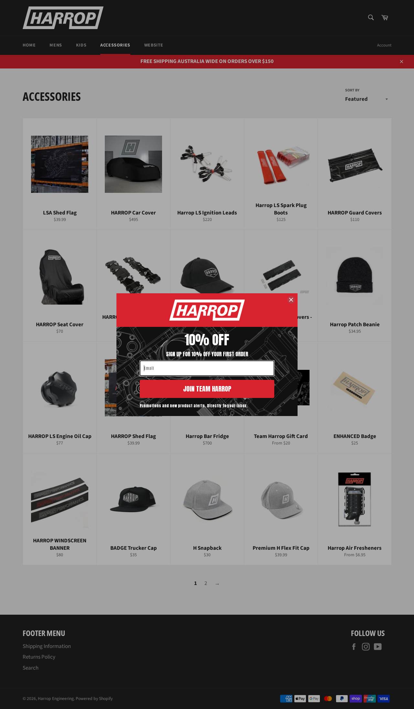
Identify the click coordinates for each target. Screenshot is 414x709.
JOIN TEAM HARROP (207, 389)
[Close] (291, 300)
